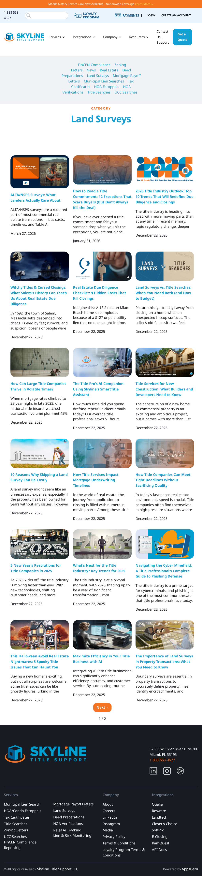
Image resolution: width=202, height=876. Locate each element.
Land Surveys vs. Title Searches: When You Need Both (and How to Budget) (163, 293)
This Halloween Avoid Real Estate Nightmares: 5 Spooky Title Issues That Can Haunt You (39, 661)
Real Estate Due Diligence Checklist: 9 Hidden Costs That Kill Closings (99, 293)
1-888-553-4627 (11, 15)
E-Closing (159, 836)
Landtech (159, 817)
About (108, 804)
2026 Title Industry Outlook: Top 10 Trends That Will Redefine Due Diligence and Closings (165, 196)
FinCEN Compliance (94, 64)
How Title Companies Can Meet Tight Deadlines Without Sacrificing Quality (163, 480)
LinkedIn (110, 817)
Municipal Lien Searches (104, 81)
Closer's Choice (164, 823)
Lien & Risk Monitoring (72, 835)
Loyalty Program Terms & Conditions (124, 852)
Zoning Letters (16, 830)
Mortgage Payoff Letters (73, 804)
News (91, 70)
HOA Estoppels (106, 86)
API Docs (159, 849)
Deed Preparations (68, 817)
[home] (24, 37)
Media (108, 830)
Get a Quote (182, 37)
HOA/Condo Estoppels (22, 810)
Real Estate (109, 70)
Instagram (111, 823)
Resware (159, 810)
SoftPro (158, 830)
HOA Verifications (68, 823)
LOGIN (151, 15)
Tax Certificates (17, 817)
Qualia (157, 804)
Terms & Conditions (119, 843)
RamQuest (160, 843)
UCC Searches (126, 92)
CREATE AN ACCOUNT (176, 15)
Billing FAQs (131, 20)
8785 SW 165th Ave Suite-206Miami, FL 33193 (174, 752)
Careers (109, 810)
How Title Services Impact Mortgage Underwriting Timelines (96, 480)
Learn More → (144, 4)
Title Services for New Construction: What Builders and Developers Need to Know (164, 389)
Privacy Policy (114, 836)
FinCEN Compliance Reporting (20, 845)
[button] (57, 37)
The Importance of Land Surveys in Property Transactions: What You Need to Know (164, 661)
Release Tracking (67, 830)
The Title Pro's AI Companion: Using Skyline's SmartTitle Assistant (98, 389)
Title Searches (99, 92)
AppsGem (190, 869)
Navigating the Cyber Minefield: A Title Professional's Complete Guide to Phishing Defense (164, 571)
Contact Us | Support (163, 37)
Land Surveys (98, 75)
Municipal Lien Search (22, 804)
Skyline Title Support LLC (57, 869)
